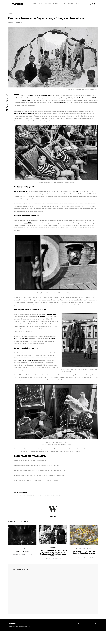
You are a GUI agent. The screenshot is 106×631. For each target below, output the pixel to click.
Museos (58, 495)
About (78, 3)
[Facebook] (94, 4)
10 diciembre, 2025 (27, 554)
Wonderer (71, 3)
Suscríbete (95, 624)
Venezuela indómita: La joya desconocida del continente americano (84, 553)
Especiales (56, 3)
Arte (17, 495)
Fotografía (48, 3)
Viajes (40, 3)
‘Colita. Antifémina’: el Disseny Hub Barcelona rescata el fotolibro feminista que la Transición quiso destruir (53, 553)
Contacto (56, 624)
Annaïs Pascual (16, 554)
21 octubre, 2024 (19, 22)
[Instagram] (90, 4)
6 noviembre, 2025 (56, 558)
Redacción (10, 22)
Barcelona (22, 495)
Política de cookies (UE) (82, 624)
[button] (52, 561)
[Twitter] (92, 4)
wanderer (17, 3)
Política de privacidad (68, 624)
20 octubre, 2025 (88, 557)
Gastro (64, 3)
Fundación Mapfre (49, 495)
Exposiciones (31, 495)
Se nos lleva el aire (22, 551)
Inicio (34, 3)
